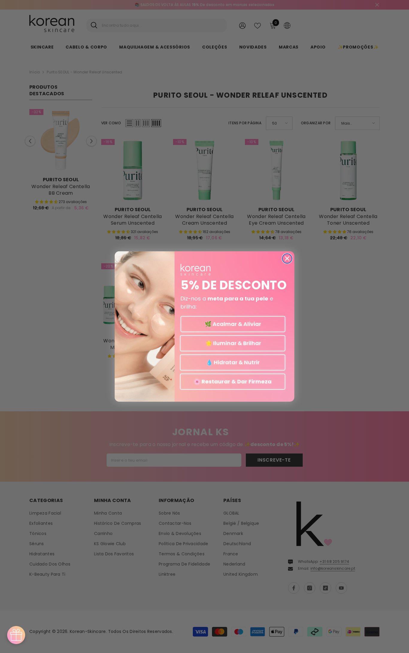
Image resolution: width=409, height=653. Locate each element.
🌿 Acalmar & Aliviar (233, 324)
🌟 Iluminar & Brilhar (232, 343)
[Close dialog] (287, 258)
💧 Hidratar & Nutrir (233, 362)
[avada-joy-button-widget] (16, 635)
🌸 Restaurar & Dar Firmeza (233, 381)
